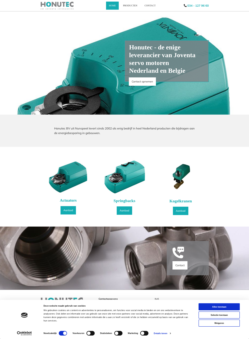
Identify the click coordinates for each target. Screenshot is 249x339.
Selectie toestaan (219, 315)
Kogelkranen (180, 201)
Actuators (68, 200)
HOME (112, 5)
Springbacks (124, 200)
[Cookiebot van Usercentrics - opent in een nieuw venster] (24, 333)
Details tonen (160, 333)
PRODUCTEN (130, 5)
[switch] (90, 333)
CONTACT (150, 5)
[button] (142, 81)
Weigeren (219, 323)
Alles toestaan (219, 307)
